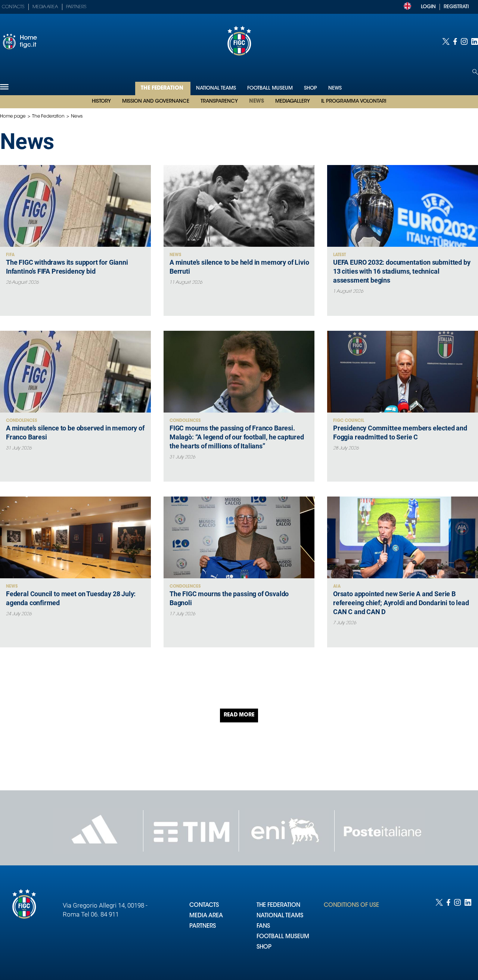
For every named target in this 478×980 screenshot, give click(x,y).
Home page (13, 116)
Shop (310, 88)
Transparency (219, 101)
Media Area (45, 7)
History (101, 101)
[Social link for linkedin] (474, 41)
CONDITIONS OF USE (351, 905)
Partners (76, 7)
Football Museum (270, 88)
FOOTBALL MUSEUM (283, 937)
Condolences (21, 421)
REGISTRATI (456, 6)
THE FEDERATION (278, 905)
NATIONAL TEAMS (280, 916)
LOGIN (428, 6)
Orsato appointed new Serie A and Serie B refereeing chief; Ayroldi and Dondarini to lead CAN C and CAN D (401, 603)
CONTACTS (204, 905)
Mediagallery (292, 101)
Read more (239, 715)
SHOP (264, 947)
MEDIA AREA (206, 916)
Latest (339, 255)
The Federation (163, 88)
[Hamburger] (4, 87)
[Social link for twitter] (446, 41)
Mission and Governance (155, 101)
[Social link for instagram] (464, 41)
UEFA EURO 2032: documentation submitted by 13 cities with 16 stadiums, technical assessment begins (401, 271)
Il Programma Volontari (353, 101)
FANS (263, 926)
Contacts (13, 7)
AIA (337, 587)
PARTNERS (202, 926)
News (256, 101)
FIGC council (348, 421)
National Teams (216, 88)
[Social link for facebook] (455, 41)
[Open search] (475, 72)
